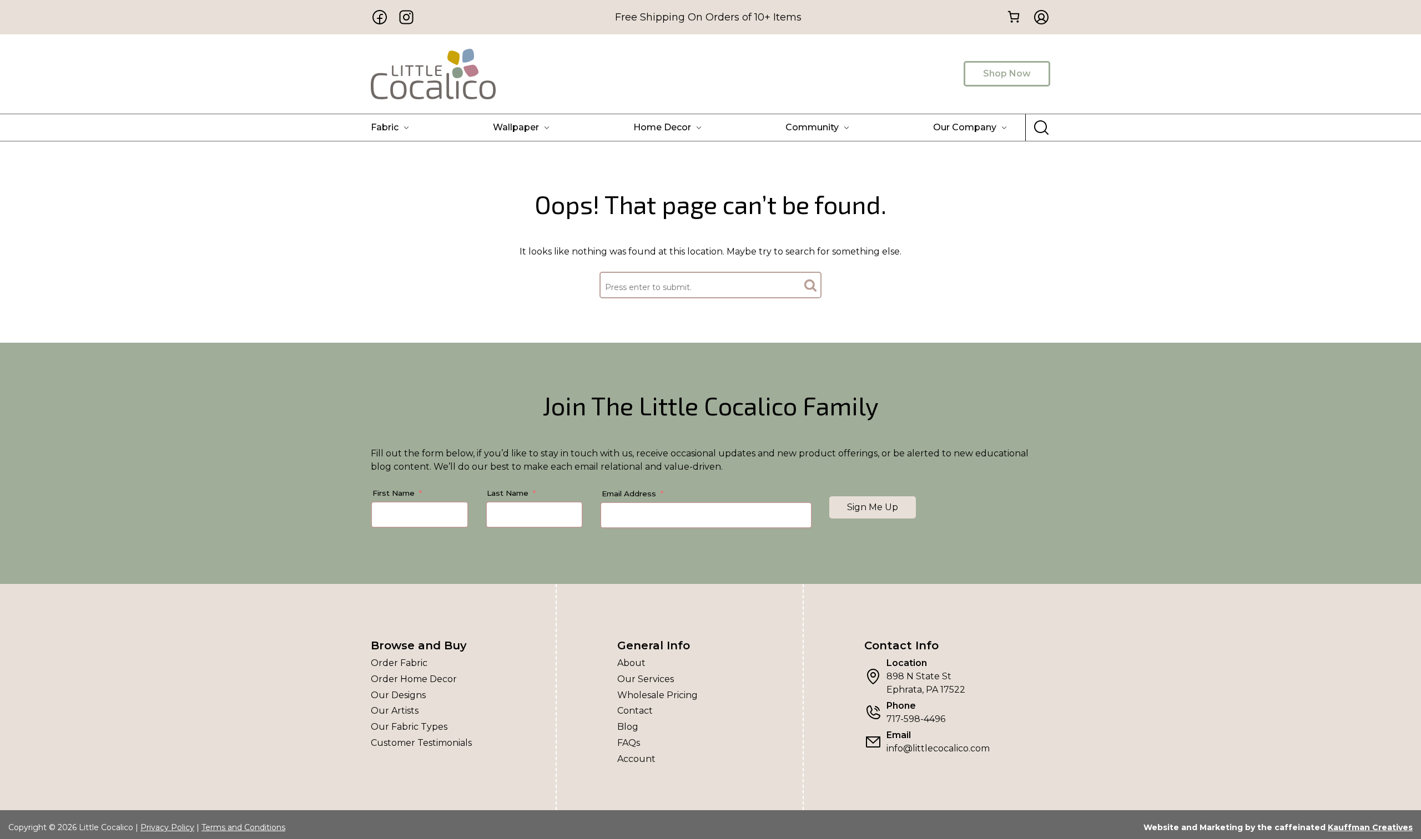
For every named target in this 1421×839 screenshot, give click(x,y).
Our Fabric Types (409, 726)
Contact (635, 710)
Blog (627, 726)
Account (636, 759)
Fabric (385, 127)
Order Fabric (399, 663)
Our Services (645, 679)
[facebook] (380, 17)
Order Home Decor (414, 679)
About (631, 663)
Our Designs (398, 695)
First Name (393, 493)
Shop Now (1007, 73)
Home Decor (662, 127)
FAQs (628, 743)
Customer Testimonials (421, 743)
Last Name (507, 493)
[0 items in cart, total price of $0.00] (1013, 16)
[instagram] (406, 17)
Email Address (629, 493)
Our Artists (395, 710)
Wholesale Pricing (657, 695)
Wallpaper (516, 127)
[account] (1038, 17)
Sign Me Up (872, 507)
